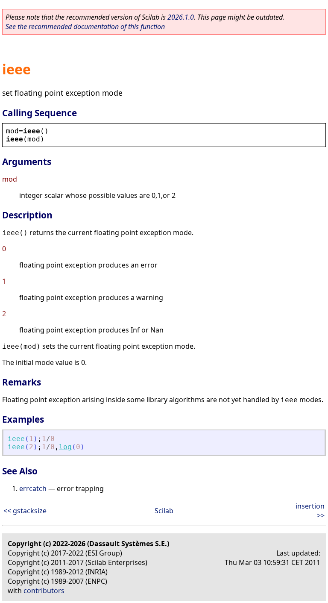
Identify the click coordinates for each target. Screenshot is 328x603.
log (65, 447)
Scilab (164, 510)
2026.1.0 (180, 17)
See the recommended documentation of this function (85, 26)
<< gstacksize (25, 510)
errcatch (33, 488)
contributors (43, 590)
